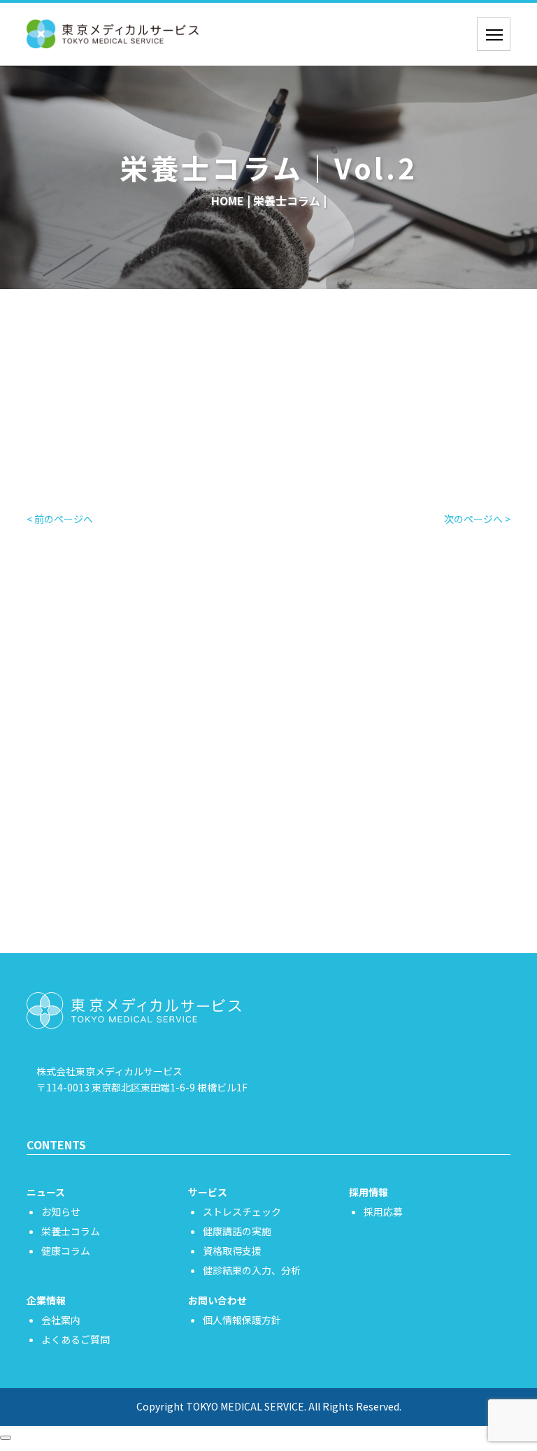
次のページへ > (477, 519)
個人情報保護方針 (242, 1320)
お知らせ (60, 1211)
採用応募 (383, 1211)
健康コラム (65, 1251)
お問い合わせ (268, 837)
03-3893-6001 (284, 893)
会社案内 (60, 1320)
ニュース (46, 1192)
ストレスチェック (242, 1211)
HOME (227, 200)
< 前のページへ (60, 519)
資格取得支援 (232, 1251)
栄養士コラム (286, 200)
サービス (207, 1192)
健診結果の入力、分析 (252, 1270)
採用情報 (368, 1192)
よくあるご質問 (75, 1339)
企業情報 (46, 1300)
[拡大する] (159, 422)
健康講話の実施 (237, 1231)
